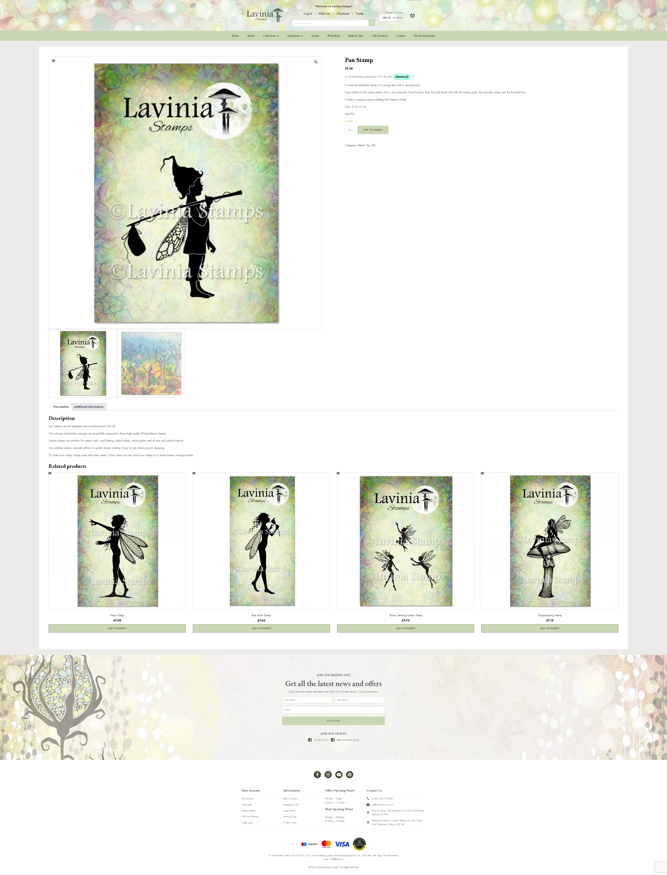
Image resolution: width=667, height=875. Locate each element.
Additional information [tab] (88, 407)
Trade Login (247, 822)
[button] (316, 62)
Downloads (247, 804)
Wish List (324, 14)
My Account (247, 798)
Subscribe (333, 720)
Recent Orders (248, 810)
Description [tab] (61, 407)
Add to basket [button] (117, 628)
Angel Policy (289, 810)
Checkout (343, 14)
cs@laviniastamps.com (382, 804)
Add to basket (373, 129)
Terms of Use (289, 816)
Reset (400, 18)
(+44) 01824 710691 (383, 798)
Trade (359, 14)
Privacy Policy (290, 822)
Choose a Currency (394, 12)
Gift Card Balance (250, 816)
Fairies (361, 145)
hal (373, 145)
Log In (308, 14)
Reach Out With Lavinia (348, 740)
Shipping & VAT (291, 804)
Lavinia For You (321, 740)
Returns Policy (290, 798)
